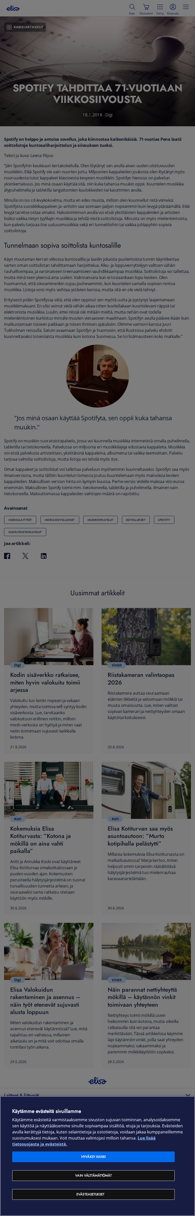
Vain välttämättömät (93, 1175)
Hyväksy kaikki (93, 1156)
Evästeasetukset (90, 1194)
